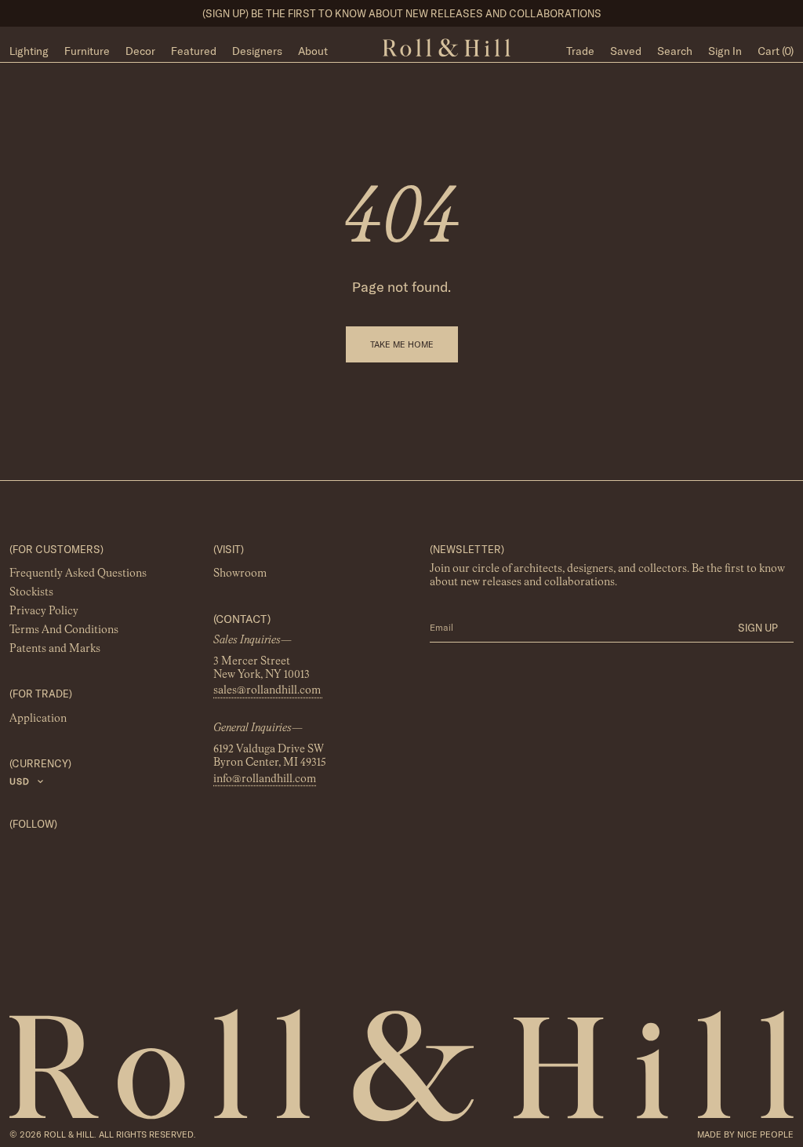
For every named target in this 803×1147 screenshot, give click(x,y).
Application (38, 718)
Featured (193, 51)
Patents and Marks (54, 649)
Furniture (87, 51)
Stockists (31, 593)
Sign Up (758, 627)
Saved (625, 51)
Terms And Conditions (63, 630)
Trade (580, 51)
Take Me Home (402, 344)
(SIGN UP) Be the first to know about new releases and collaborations (401, 13)
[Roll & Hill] (447, 47)
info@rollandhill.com (264, 779)
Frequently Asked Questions (78, 574)
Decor (140, 51)
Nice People (765, 1134)
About (313, 51)
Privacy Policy (43, 611)
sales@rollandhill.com (268, 691)
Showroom (240, 574)
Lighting (29, 51)
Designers (257, 51)
